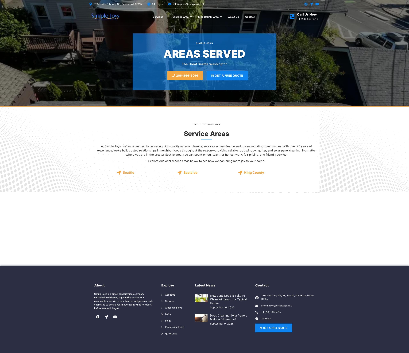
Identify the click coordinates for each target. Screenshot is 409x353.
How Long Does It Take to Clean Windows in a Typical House (228, 299)
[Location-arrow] (311, 4)
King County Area (208, 16)
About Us (233, 16)
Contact (250, 16)
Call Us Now (307, 14)
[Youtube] (317, 4)
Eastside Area (181, 16)
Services (158, 16)
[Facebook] (306, 4)
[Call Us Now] (292, 16)
